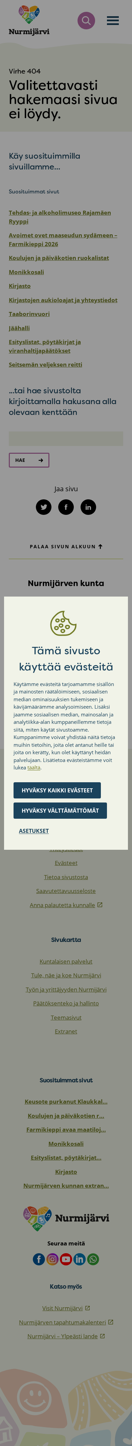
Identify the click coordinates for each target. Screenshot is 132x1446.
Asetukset (34, 831)
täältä (33, 767)
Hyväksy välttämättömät (60, 810)
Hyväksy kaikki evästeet (57, 790)
